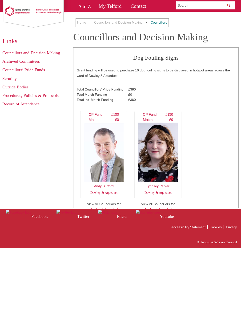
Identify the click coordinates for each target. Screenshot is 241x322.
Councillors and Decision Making (118, 22)
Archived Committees (21, 61)
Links (9, 41)
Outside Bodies (15, 87)
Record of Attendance (21, 104)
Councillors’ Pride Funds (23, 69)
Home (81, 22)
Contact (138, 6)
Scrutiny (9, 78)
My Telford (110, 6)
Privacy (231, 227)
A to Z (84, 6)
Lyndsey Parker (158, 153)
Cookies (216, 227)
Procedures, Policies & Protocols (30, 95)
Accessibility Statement (188, 227)
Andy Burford (104, 153)
